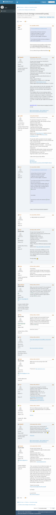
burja (20, 266)
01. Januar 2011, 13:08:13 (35, 167)
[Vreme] (18, 244)
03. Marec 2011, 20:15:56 (34, 359)
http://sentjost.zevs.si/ (41, 82)
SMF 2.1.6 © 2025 (21, 511)
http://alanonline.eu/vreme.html (43, 246)
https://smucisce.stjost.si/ (34, 110)
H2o (20, 405)
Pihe (20, 315)
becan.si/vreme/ (39, 398)
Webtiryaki (40, 511)
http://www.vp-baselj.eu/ (35, 494)
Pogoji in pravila (48, 511)
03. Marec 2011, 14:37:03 (34, 284)
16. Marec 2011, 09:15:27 (34, 384)
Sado (20, 359)
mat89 (20, 116)
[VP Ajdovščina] (18, 376)
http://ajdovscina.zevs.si (40, 368)
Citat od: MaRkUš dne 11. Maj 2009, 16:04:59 (39, 28)
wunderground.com (34, 400)
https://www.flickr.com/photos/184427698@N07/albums (41, 162)
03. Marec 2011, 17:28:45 (34, 314)
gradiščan (21, 284)
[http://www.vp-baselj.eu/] (18, 463)
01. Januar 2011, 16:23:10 (35, 214)
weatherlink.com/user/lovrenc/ (36, 397)
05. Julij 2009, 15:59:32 (34, 25)
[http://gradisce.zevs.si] (18, 302)
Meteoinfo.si (32, 160)
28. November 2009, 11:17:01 (35, 57)
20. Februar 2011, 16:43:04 (35, 229)
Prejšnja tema (42, 17)
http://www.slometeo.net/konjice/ (36, 348)
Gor (18, 497)
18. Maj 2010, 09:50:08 (34, 115)
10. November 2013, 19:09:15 (35, 424)
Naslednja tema (50, 17)
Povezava (32, 435)
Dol (18, 21)
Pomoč (43, 511)
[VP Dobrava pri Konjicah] (18, 349)
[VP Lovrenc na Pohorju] (18, 395)
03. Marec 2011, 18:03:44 (34, 337)
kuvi (20, 167)
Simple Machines (28, 511)
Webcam (31, 415)
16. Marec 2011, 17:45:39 (34, 405)
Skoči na (35, 508)
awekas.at (42, 400)
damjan (21, 446)
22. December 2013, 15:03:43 (35, 446)
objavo (46, 428)
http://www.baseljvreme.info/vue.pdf (38, 486)
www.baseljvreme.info (41, 461)
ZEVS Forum (9, 2)
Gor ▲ (53, 511)
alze (20, 229)
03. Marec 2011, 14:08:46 (34, 266)
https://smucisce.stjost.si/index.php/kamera (38, 111)
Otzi (20, 384)
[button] (17, 2)
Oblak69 (21, 57)
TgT (20, 337)
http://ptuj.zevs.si (40, 133)
